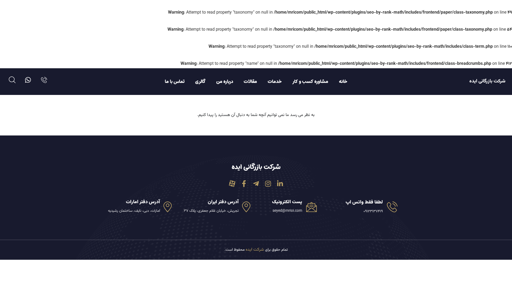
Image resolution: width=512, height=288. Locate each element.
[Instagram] (268, 183)
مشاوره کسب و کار (310, 82)
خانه (343, 82)
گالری (200, 82)
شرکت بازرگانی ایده (487, 81)
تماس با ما (175, 82)
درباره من (224, 82)
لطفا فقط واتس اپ (364, 202)
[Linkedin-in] (280, 183)
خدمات (275, 82)
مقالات (250, 82)
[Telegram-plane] (256, 183)
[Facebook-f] (244, 183)
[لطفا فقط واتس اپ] (392, 206)
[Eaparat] (232, 183)
